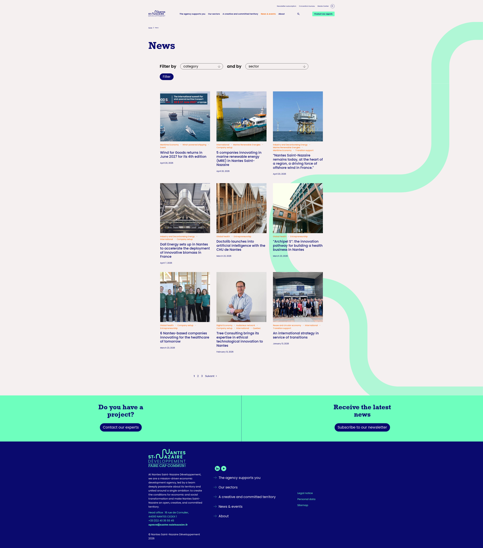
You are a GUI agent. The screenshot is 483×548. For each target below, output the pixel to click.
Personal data (306, 499)
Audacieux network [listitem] (246, 325)
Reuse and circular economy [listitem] (287, 325)
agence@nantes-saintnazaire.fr (168, 524)
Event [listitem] (163, 147)
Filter (167, 76)
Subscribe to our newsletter (362, 427)
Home (150, 28)
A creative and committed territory (240, 14)
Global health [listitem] (223, 236)
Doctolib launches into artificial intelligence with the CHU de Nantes (240, 245)
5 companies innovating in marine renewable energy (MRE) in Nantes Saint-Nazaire (238, 158)
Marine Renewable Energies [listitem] (247, 144)
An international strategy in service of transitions (296, 335)
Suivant (210, 376)
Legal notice (305, 493)
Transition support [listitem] (304, 150)
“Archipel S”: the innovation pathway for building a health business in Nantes (298, 245)
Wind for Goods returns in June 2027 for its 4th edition (183, 154)
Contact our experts (121, 427)
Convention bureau (307, 6)
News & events (268, 14)
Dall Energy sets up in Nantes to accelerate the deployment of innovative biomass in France (185, 250)
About (281, 14)
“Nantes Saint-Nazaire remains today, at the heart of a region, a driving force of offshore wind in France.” (298, 161)
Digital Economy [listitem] (224, 325)
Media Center (323, 6)
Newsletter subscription (286, 6)
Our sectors (214, 14)
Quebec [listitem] (257, 328)
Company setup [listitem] (224, 147)
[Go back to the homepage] (176, 458)
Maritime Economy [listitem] (169, 144)
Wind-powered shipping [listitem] (195, 144)
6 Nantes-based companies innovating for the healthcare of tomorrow (184, 337)
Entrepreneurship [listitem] (242, 236)
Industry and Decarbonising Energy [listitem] (290, 144)
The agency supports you (192, 14)
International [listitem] (223, 144)
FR (332, 6)
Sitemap (302, 505)
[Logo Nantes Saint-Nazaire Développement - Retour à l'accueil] (156, 13)
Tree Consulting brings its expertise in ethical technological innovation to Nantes (239, 339)
